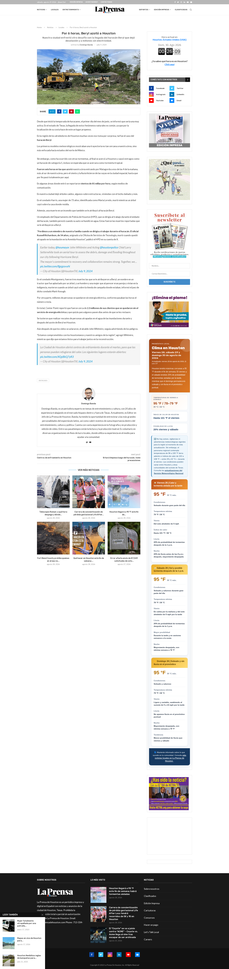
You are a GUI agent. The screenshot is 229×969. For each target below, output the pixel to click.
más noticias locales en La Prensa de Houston (170, 758)
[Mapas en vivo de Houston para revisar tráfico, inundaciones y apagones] (9, 943)
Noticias (41, 10)
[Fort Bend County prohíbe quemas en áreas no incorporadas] (53, 538)
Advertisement (91, 2)
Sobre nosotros (151, 888)
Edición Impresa (76, 2)
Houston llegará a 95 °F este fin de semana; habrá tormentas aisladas (122, 891)
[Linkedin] (184, 2)
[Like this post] (53, 111)
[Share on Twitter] (65, 111)
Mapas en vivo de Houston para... (29, 939)
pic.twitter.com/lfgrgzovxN (55, 266)
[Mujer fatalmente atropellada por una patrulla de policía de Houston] (9, 926)
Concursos (149, 917)
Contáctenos (106, 2)
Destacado (43, 380)
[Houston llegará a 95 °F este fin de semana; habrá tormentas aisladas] (124, 491)
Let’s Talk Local (151, 932)
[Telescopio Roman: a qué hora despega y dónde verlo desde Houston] (53, 491)
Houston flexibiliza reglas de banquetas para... (29, 956)
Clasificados (181, 10)
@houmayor (62, 247)
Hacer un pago (151, 924)
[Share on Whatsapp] (77, 111)
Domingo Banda (86, 45)
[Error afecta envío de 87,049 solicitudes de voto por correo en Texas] (124, 538)
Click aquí (169, 64)
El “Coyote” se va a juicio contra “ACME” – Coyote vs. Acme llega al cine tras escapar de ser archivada (123, 933)
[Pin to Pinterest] (71, 111)
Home (39, 27)
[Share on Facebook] (59, 111)
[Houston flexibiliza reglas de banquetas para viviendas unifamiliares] (9, 960)
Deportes (143, 10)
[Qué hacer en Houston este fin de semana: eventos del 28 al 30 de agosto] (88, 538)
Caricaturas (150, 910)
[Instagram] (181, 2)
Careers (148, 939)
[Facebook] (91, 954)
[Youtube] (188, 2)
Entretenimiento (71, 10)
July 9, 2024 (85, 271)
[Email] (191, 2)
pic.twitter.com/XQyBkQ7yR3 (57, 356)
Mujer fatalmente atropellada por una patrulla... (26, 923)
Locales (55, 10)
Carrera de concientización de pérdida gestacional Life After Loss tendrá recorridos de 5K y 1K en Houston (123, 913)
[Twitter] (178, 2)
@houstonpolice (109, 247)
